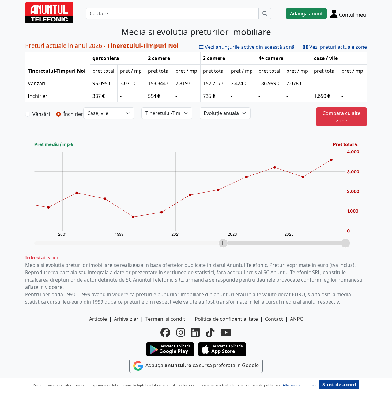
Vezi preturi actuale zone (337, 47)
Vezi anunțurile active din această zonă (249, 47)
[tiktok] (210, 332)
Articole (98, 319)
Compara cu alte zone (341, 117)
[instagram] (180, 332)
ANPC (296, 319)
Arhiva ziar (126, 319)
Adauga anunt (306, 13)
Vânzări (41, 114)
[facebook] (165, 332)
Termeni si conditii (166, 319)
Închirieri (73, 114)
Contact (274, 319)
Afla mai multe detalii (299, 385)
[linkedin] (195, 332)
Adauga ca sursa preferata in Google (201, 365)
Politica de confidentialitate (226, 319)
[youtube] (226, 332)
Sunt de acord (339, 384)
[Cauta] (264, 13)
